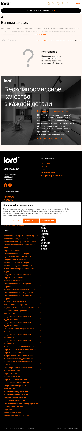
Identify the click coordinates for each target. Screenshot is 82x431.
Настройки (16, 221)
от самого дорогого (74, 40)
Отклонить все (31, 221)
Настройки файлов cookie (52, 175)
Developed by (63, 428)
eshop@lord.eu (9, 200)
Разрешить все (48, 221)
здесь (25, 215)
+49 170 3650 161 (9, 197)
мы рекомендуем (42, 40)
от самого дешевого (58, 40)
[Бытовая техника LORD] (6, 3)
